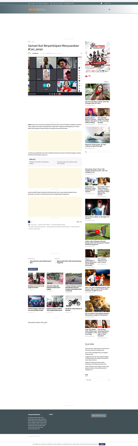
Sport (57, 3)
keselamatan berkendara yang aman (37, 226)
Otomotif (40, 3)
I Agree (102, 444)
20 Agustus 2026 (32, 289)
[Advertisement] (69, 26)
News (29, 3)
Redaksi (51, 414)
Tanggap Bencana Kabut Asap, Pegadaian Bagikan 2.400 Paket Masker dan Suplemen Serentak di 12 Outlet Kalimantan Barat (97, 358)
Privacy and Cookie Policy (92, 444)
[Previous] (54, 317)
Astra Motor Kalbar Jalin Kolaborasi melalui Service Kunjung (53, 287)
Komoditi (32, 3)
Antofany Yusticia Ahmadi (44, 224)
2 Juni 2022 (42, 53)
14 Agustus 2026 (50, 291)
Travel (36, 3)
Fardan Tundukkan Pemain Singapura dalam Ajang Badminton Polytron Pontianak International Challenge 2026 (97, 368)
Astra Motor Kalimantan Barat (58, 224)
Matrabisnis (35, 53)
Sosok (51, 3)
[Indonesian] (89, 76)
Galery (54, 3)
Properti (61, 3)
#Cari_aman (34, 224)
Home (29, 41)
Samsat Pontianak (75, 226)
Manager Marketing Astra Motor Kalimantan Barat (58, 226)
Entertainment (45, 3)
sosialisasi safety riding (34, 228)
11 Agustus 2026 (69, 292)
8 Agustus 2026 (69, 312)
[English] (86, 76)
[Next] (56, 317)
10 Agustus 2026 (32, 312)
